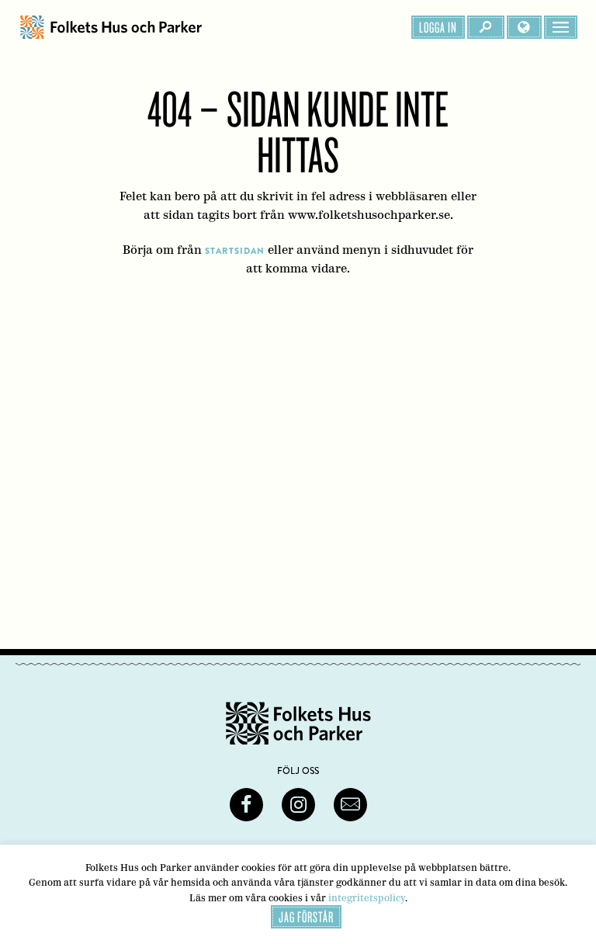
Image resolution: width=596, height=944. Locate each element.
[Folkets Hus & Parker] (111, 27)
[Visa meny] (560, 27)
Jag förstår (306, 917)
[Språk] (524, 27)
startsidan (235, 251)
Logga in (438, 27)
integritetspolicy (366, 898)
